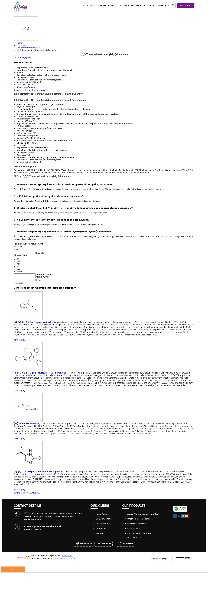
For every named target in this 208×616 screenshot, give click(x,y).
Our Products (125, 5)
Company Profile (106, 5)
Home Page (88, 5)
